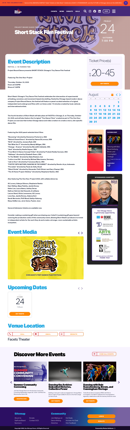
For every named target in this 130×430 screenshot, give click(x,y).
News (62, 11)
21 (113, 114)
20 (109, 114)
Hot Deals (69, 418)
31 (95, 122)
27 (109, 118)
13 (109, 110)
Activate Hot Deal (72, 420)
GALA (77, 11)
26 (104, 118)
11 (100, 110)
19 (104, 114)
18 (100, 114)
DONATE (69, 11)
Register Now (22, 399)
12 (104, 110)
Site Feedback (71, 423)
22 (118, 114)
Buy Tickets (20, 314)
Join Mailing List (56, 418)
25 (100, 118)
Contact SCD (34, 420)
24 (95, 118)
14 (113, 110)
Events (54, 11)
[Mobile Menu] (113, 11)
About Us (18, 418)
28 (113, 118)
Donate (31, 418)
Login (106, 11)
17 (95, 114)
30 (90, 122)
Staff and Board (20, 420)
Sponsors (18, 423)
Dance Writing (56, 420)
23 (90, 118)
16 (90, 114)
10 (95, 110)
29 (118, 118)
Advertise (54, 423)
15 (118, 110)
